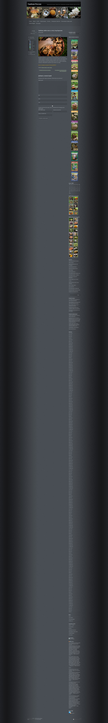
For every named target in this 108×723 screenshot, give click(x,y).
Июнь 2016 (70, 531)
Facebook (57, 109)
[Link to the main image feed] (70, 713)
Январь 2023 (70, 403)
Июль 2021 (70, 432)
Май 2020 (70, 455)
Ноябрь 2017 (70, 504)
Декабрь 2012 (71, 600)
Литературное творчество (55, 21)
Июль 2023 (70, 393)
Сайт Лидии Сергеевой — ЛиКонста (74, 274)
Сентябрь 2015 (71, 546)
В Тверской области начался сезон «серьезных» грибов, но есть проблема (74, 308)
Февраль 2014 (71, 577)
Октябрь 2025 (71, 349)
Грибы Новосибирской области (73, 268)
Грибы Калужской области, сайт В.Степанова (73, 265)
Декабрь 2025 (71, 346)
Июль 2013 (70, 588)
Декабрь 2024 (71, 365)
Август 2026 (70, 333)
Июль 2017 (70, 510)
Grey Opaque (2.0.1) (32, 719)
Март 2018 (70, 497)
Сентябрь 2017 (71, 507)
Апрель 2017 (70, 515)
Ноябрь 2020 (70, 445)
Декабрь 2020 (71, 443)
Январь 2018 (70, 500)
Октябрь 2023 (71, 388)
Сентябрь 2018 (71, 487)
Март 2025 (70, 360)
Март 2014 (70, 575)
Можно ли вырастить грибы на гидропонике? (74, 316)
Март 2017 (70, 517)
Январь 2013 (70, 598)
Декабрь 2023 (71, 385)
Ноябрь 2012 (70, 601)
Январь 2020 (70, 461)
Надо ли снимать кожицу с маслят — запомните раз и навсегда (74, 305)
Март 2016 (70, 536)
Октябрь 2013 (71, 583)
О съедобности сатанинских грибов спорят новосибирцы (60, 71)
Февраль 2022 (71, 421)
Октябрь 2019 (71, 466)
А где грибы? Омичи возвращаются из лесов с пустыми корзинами (74, 300)
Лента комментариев (72, 619)
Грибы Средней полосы (72, 271)
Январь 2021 (70, 442)
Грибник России (34, 4)
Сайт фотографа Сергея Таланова (73, 279)
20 (74, 189)
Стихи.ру (70, 280)
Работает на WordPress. (77, 719)
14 (76, 188)
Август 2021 (70, 430)
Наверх (80, 718)
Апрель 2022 (70, 417)
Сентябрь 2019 (71, 468)
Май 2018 (70, 494)
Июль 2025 (70, 354)
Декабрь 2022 (71, 404)
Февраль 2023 (71, 401)
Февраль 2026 (71, 342)
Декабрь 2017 (71, 502)
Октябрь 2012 (71, 603)
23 (79, 189)
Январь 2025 (70, 364)
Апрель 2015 (70, 554)
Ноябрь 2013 (70, 582)
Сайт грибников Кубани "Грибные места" (74, 273)
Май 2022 (70, 416)
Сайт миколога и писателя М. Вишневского (73, 277)
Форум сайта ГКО (71, 286)
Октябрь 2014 (71, 564)
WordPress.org (71, 620)
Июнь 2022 (70, 414)
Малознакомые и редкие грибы (66, 21)
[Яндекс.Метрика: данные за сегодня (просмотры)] (71, 638)
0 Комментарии (31, 37)
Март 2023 (70, 399)
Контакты (48, 21)
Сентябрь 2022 (71, 409)
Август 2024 (70, 372)
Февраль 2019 (71, 479)
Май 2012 (70, 611)
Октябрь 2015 (71, 544)
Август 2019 (70, 469)
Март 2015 (70, 556)
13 (74, 188)
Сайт (39, 102)
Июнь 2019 (70, 473)
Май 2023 (70, 396)
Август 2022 (70, 411)
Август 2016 (70, 528)
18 (71, 189)
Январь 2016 (70, 539)
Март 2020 (70, 458)
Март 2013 (70, 595)
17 (69, 189)
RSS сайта (72, 641)
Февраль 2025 (71, 362)
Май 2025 (70, 357)
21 (76, 189)
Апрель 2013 (70, 593)
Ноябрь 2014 (70, 562)
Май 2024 (70, 377)
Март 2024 (70, 380)
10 (69, 188)
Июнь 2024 (70, 375)
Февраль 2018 (71, 499)
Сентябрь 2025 (71, 351)
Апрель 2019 (70, 476)
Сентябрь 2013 (71, 585)
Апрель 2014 (70, 574)
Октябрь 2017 (71, 505)
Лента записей (71, 617)
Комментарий (40, 80)
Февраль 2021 (71, 440)
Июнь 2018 (70, 492)
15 (77, 188)
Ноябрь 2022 (70, 406)
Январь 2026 (70, 344)
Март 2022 (70, 419)
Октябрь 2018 (71, 486)
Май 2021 (70, 435)
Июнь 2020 (70, 453)
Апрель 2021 (70, 437)
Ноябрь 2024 (70, 367)
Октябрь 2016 (71, 525)
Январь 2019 (70, 481)
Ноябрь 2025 (70, 347)
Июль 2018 (70, 491)
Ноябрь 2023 (70, 386)
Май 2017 (70, 513)
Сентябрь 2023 (71, 390)
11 (71, 188)
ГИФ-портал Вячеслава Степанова (74, 260)
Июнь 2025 (70, 355)
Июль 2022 (70, 412)
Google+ (42, 113)
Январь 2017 (70, 520)
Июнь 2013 (70, 590)
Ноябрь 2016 (70, 523)
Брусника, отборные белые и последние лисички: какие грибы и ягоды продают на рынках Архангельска (74, 320)
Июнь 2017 (70, 512)
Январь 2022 (70, 422)
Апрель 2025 (70, 359)
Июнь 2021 (70, 434)
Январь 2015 (70, 559)
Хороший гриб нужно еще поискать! (45, 70)
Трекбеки (30, 53)
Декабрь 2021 (71, 424)
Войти (70, 615)
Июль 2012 (70, 608)
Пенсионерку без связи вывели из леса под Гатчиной (74, 310)
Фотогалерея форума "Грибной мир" (74, 288)
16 (79, 188)
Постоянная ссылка (32, 54)
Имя (39, 95)
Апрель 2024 (70, 378)
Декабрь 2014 (71, 561)
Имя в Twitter (41, 109)
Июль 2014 (70, 569)
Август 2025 (70, 352)
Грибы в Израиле (71, 262)
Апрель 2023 (70, 398)
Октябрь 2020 (71, 447)
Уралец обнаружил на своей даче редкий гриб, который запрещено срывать (74, 303)
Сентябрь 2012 (71, 605)
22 (77, 189)
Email (39, 98)
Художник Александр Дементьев (73, 291)
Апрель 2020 (70, 456)
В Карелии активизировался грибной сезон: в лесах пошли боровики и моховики (74, 696)
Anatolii (34, 33)
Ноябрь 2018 (70, 484)
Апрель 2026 (70, 339)
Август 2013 (70, 587)
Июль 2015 (70, 549)
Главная (30, 21)
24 (69, 190)
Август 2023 (70, 391)
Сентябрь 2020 (71, 448)
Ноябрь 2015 (70, 543)
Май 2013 (70, 592)
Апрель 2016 (70, 535)
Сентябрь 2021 (71, 429)
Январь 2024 (70, 383)
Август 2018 (70, 489)
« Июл (70, 193)
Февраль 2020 (71, 460)
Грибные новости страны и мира (46, 67)
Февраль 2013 (71, 596)
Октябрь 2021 (71, 427)
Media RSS (72, 713)
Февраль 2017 (71, 518)
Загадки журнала (43, 21)
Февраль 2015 (71, 557)
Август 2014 (70, 567)
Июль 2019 (70, 471)
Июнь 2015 (70, 551)
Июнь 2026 (70, 336)
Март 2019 (70, 478)
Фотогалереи (38, 23)
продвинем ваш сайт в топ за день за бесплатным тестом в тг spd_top (74, 318)
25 (71, 190)
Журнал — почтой (36, 21)
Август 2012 (70, 606)
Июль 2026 (70, 334)
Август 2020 (70, 450)
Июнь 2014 (70, 570)
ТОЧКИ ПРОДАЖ (32, 23)
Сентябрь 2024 (71, 370)
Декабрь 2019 (71, 463)
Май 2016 (70, 533)
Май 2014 (70, 572)
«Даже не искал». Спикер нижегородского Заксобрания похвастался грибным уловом (74, 324)
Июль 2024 (70, 373)
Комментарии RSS (32, 51)
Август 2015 (70, 548)
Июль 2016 (70, 530)
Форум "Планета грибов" (72, 285)
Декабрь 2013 (71, 580)
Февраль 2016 (71, 538)
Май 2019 (70, 474)
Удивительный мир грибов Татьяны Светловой (74, 283)
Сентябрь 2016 (71, 526)
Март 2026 (70, 341)
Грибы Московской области (73, 266)
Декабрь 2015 (71, 541)
